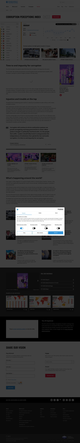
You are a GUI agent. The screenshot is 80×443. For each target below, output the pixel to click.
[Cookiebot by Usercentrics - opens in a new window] (58, 209)
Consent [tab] (23, 213)
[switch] (33, 228)
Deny (24, 232)
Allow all (55, 232)
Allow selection (40, 232)
